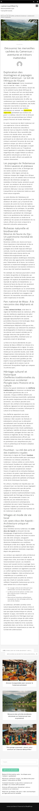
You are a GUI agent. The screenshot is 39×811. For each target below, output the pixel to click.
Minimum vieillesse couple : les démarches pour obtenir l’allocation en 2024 (18, 779)
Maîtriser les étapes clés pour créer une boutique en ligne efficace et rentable (18, 792)
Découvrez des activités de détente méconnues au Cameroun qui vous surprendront (19, 716)
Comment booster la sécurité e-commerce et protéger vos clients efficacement (17, 783)
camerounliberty (9, 6)
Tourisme (19, 44)
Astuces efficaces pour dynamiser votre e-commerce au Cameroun (16, 788)
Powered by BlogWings (25, 806)
